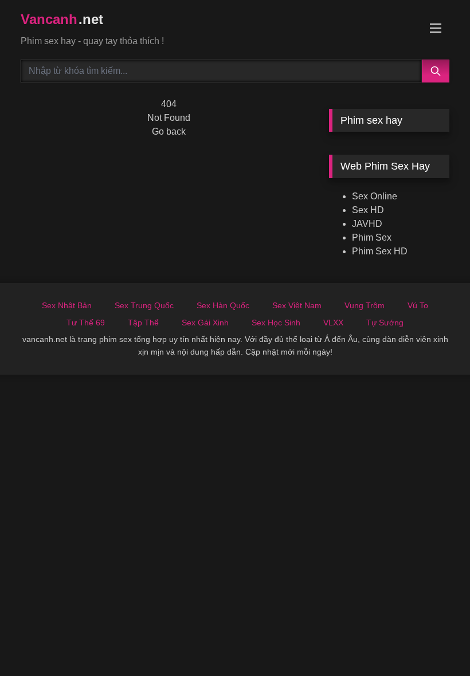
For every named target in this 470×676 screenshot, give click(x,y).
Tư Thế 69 (85, 322)
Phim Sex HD (380, 251)
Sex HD (368, 210)
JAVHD (367, 224)
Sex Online (374, 196)
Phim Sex (371, 237)
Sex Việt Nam (297, 305)
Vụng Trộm (364, 305)
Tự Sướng (385, 322)
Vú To (418, 305)
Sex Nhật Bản (67, 305)
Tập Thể (143, 322)
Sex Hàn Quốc (223, 305)
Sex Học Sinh (276, 322)
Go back (169, 131)
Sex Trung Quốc (144, 305)
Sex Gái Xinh (205, 322)
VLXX (333, 322)
